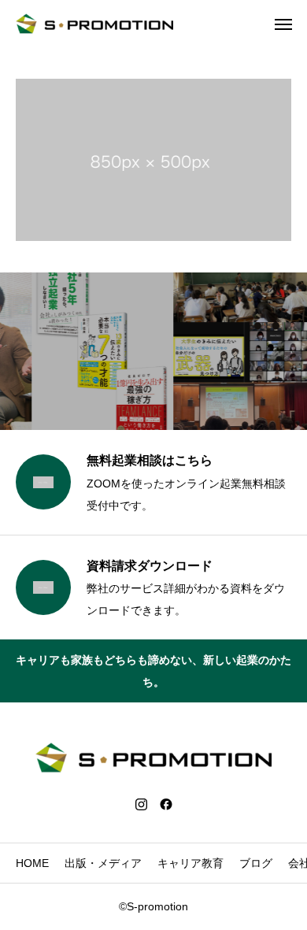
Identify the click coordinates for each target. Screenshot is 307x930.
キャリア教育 (190, 863)
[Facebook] (166, 804)
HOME (32, 863)
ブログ (255, 863)
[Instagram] (141, 804)
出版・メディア (103, 863)
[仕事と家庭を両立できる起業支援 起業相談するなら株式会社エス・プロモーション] (94, 23)
